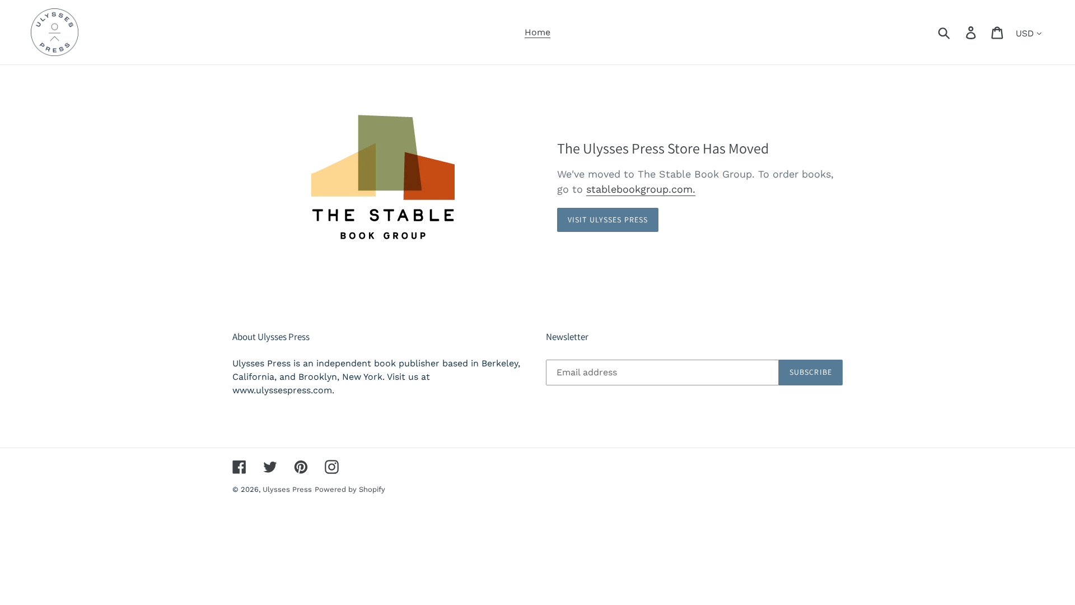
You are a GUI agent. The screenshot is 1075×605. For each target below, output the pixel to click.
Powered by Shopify (350, 489)
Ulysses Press (287, 489)
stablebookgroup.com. (640, 189)
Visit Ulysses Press (608, 220)
